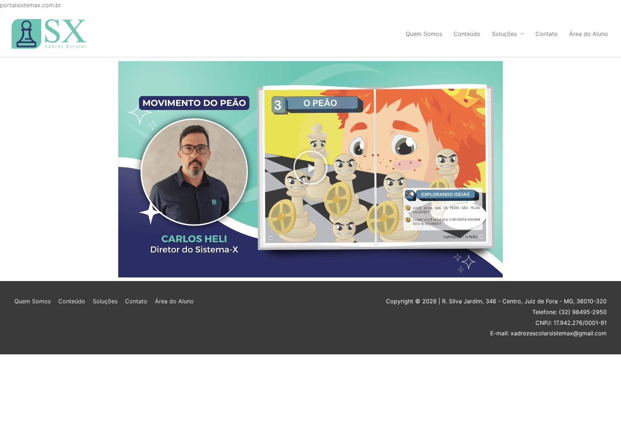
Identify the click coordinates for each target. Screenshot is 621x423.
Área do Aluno (588, 33)
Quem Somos (424, 33)
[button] (310, 169)
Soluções (504, 33)
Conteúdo (467, 33)
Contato (546, 33)
